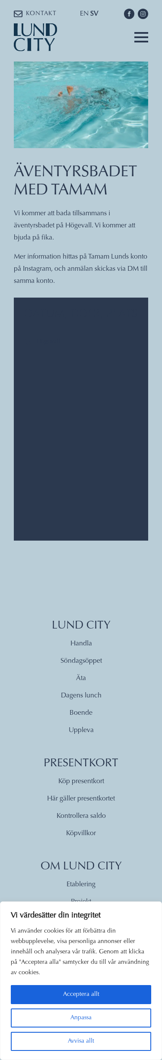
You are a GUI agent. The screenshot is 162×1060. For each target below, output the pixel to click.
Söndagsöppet (81, 661)
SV (94, 13)
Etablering (81, 884)
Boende (81, 713)
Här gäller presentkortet (81, 798)
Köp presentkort (81, 781)
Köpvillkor (81, 833)
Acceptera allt (81, 995)
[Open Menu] (141, 37)
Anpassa (81, 1018)
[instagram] (143, 14)
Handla (81, 643)
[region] (81, 980)
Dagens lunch (81, 695)
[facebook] (129, 14)
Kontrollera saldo (81, 816)
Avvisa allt (81, 1041)
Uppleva (81, 730)
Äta (81, 678)
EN (84, 13)
